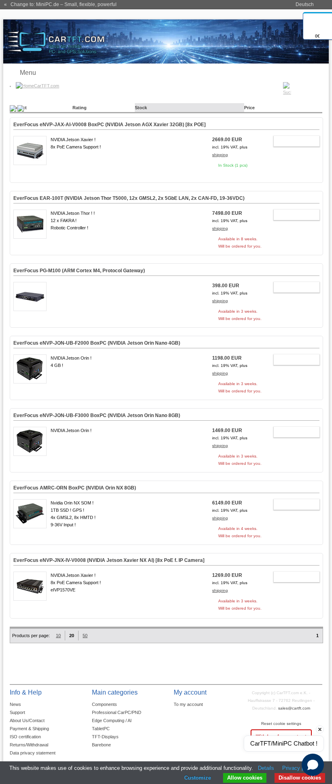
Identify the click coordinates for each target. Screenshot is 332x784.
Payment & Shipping (29, 728)
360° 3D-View (30, 171)
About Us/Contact (27, 720)
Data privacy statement (32, 752)
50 (85, 635)
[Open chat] (313, 765)
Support (17, 712)
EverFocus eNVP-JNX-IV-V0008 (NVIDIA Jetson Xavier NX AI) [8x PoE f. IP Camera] (108, 560)
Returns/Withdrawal (29, 744)
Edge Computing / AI (112, 720)
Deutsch (305, 4)
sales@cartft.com (294, 708)
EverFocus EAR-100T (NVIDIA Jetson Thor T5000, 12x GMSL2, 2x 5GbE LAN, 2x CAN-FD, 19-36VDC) (129, 198)
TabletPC (101, 728)
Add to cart (292, 142)
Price (249, 107)
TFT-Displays (105, 736)
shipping (220, 155)
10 (58, 635)
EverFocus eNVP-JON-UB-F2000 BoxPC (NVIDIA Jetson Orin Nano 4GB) (96, 343)
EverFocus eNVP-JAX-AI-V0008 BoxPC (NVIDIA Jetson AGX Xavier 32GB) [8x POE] (109, 124)
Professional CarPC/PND (116, 712)
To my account (188, 704)
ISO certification (25, 736)
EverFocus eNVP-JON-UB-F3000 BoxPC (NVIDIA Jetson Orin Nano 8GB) (96, 415)
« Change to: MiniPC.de (60, 4)
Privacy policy (298, 768)
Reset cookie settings (281, 723)
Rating (79, 107)
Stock (141, 107)
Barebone (101, 744)
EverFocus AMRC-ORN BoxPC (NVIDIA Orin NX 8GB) (74, 488)
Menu (28, 72)
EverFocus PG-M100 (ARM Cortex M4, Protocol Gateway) (79, 270)
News (15, 704)
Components (104, 704)
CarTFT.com (46, 85)
